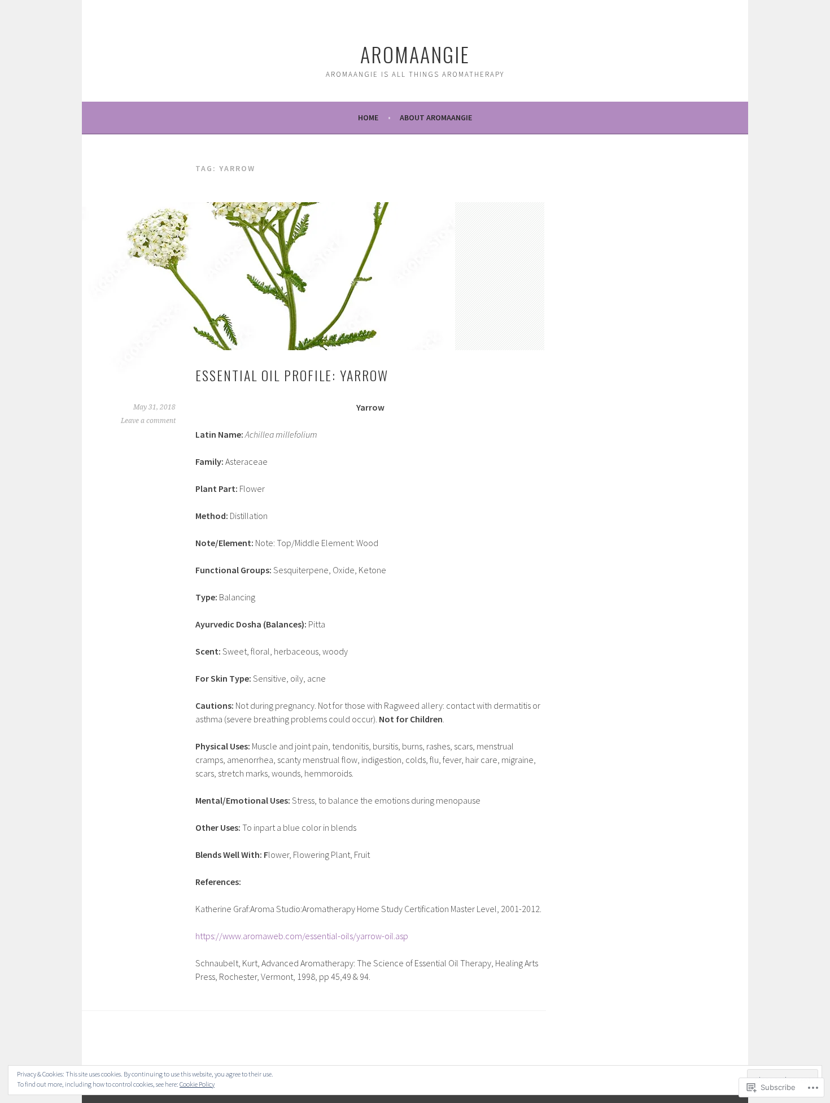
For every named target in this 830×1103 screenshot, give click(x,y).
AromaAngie (415, 54)
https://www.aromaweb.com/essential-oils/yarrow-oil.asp (301, 935)
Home (368, 117)
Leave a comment (148, 421)
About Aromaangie (436, 117)
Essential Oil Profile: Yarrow (291, 375)
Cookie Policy (197, 1084)
